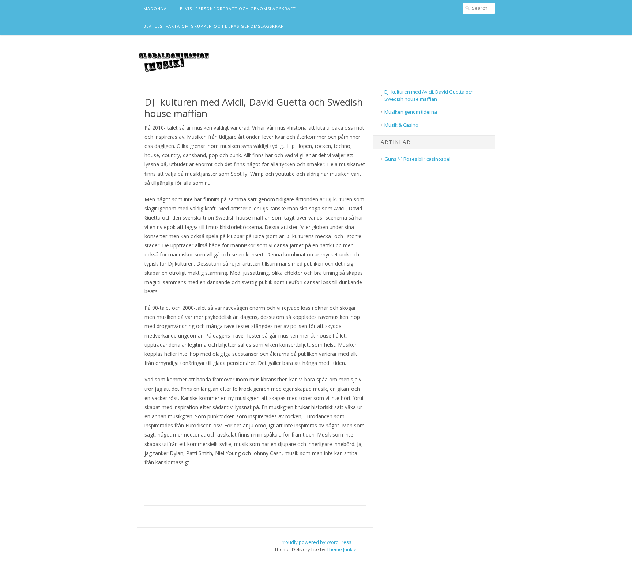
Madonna (155, 8)
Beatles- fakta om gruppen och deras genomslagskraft (214, 26)
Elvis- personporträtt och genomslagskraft (238, 8)
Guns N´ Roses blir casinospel (417, 159)
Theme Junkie (342, 549)
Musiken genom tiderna (410, 111)
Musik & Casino (401, 125)
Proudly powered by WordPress (316, 542)
